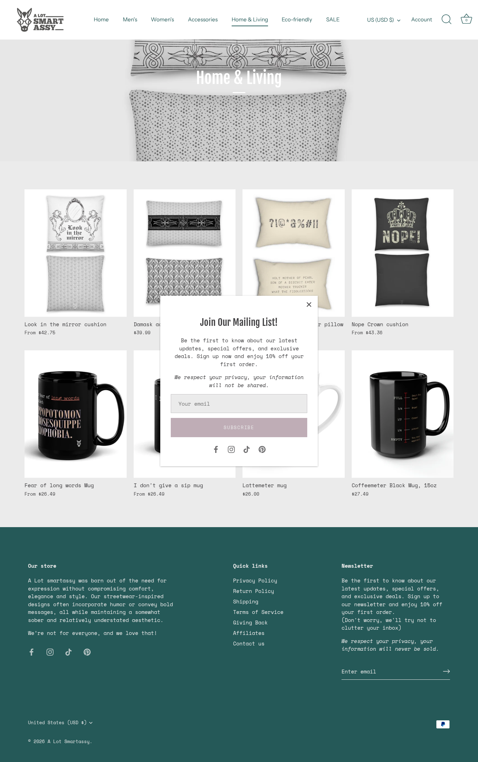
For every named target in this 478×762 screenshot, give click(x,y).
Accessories (203, 19)
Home (101, 19)
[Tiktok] (246, 449)
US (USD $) (380, 19)
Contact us (249, 643)
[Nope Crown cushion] (403, 253)
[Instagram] (231, 449)
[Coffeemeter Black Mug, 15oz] (403, 414)
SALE (333, 19)
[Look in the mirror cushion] (75, 253)
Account (421, 19)
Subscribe (239, 427)
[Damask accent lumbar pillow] (185, 253)
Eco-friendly (297, 19)
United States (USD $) (57, 723)
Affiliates (249, 633)
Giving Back (250, 622)
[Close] (309, 304)
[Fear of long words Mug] (75, 414)
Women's (162, 19)
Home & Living (250, 19)
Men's (130, 19)
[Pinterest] (262, 449)
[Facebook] (215, 449)
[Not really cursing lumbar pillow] (293, 253)
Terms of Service (258, 612)
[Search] (446, 19)
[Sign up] (446, 671)
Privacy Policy (255, 580)
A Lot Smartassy (69, 741)
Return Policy (253, 591)
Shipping (245, 601)
